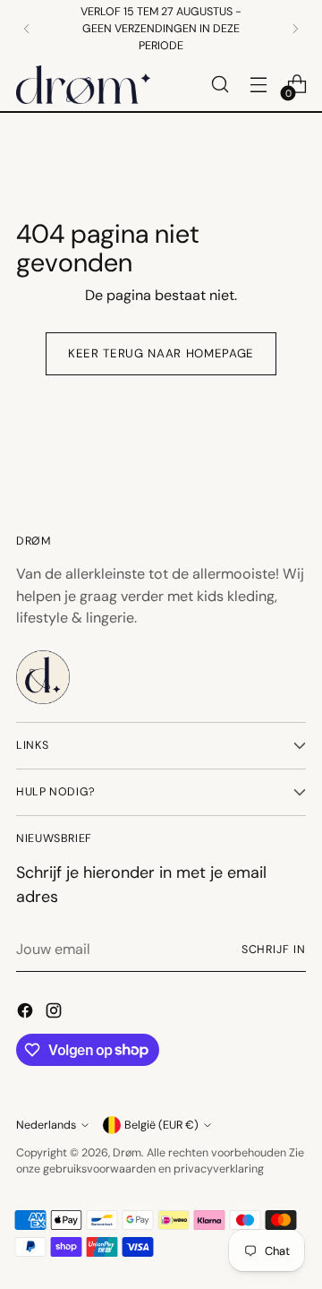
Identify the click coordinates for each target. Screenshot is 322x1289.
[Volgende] (295, 28)
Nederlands (46, 1125)
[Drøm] (83, 84)
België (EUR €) (161, 1125)
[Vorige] (27, 28)
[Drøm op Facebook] (27, 1013)
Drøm (127, 1153)
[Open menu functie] (258, 84)
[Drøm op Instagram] (55, 1013)
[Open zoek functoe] (219, 84)
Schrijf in (274, 949)
